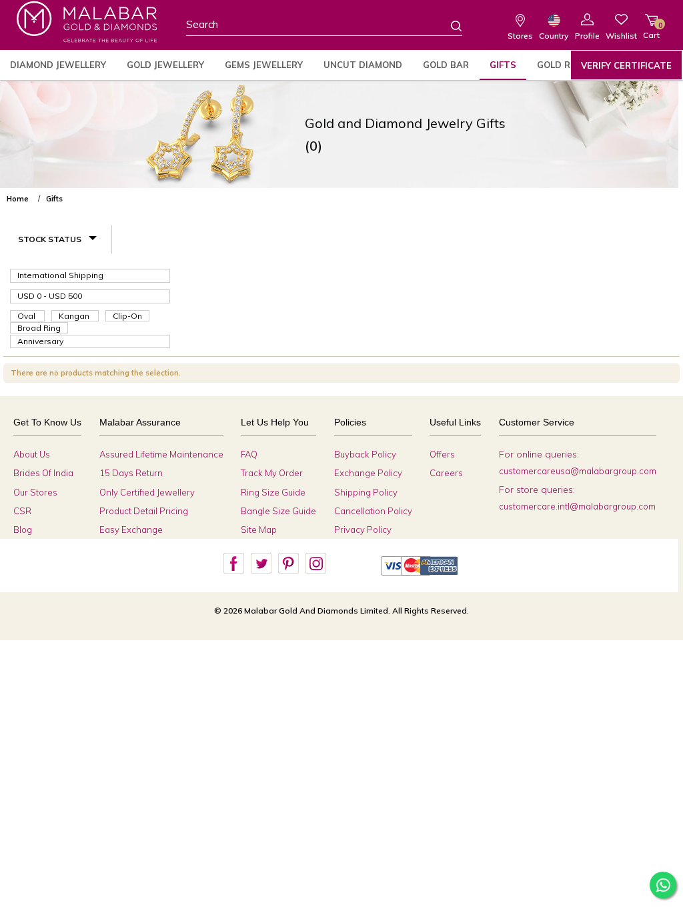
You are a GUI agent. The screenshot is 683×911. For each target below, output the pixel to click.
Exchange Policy (368, 473)
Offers (442, 454)
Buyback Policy (365, 454)
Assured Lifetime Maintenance (161, 454)
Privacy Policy (363, 529)
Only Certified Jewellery (147, 492)
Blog (22, 529)
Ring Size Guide (273, 492)
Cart (651, 30)
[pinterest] (288, 563)
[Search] (448, 25)
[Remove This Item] (668, 193)
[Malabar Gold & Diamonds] (87, 21)
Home (18, 198)
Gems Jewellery (264, 64)
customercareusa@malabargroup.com (577, 471)
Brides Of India (43, 473)
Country (553, 36)
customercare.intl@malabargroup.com (577, 506)
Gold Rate (562, 64)
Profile (587, 36)
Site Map (259, 529)
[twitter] (261, 563)
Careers (446, 473)
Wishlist (621, 36)
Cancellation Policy (373, 511)
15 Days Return (131, 473)
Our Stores (35, 492)
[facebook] (233, 563)
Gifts (503, 64)
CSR (22, 511)
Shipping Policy (366, 492)
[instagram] (315, 563)
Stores (520, 36)
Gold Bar (446, 64)
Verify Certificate (626, 65)
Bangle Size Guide (278, 511)
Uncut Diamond (362, 64)
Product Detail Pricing (143, 511)
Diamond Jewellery (58, 64)
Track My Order (272, 473)
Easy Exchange (131, 529)
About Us (31, 454)
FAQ (249, 454)
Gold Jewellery (165, 64)
